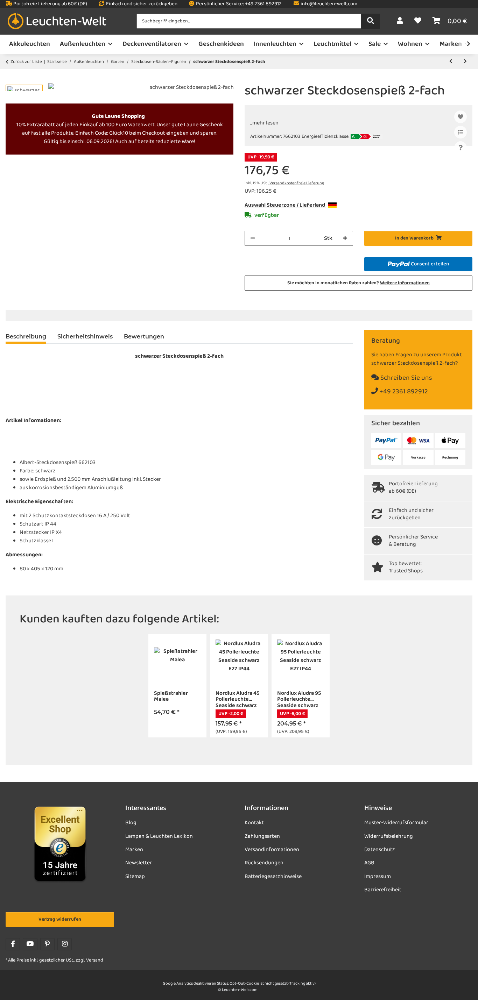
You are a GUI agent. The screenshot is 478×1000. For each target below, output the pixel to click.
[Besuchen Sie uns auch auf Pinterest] (47, 944)
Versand (94, 960)
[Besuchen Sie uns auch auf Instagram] (64, 944)
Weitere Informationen (405, 283)
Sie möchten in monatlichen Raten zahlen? (358, 283)
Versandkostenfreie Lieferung (296, 183)
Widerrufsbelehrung (388, 836)
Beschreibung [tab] (26, 336)
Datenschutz (379, 849)
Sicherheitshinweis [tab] (85, 336)
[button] (400, 21)
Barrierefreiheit (382, 889)
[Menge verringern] (252, 238)
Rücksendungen (264, 862)
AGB (369, 862)
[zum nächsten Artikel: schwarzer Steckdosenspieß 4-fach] (465, 61)
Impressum (377, 876)
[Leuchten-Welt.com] (57, 21)
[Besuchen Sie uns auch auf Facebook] (13, 944)
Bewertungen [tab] (144, 336)
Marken (134, 849)
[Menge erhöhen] (345, 238)
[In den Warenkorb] (11, 79)
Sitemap (135, 876)
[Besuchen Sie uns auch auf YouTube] (30, 944)
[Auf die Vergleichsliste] (460, 132)
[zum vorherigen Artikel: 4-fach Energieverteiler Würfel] (451, 61)
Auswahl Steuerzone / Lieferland (285, 205)
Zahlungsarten (262, 836)
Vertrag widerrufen (59, 919)
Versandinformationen (272, 849)
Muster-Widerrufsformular (396, 822)
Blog (130, 822)
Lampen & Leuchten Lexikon (159, 836)
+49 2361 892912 (403, 392)
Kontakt (254, 822)
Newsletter (138, 862)
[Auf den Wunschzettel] (460, 116)
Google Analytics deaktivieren (189, 983)
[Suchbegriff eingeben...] (370, 21)
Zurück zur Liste (26, 61)
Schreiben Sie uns (405, 378)
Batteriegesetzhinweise (273, 876)
